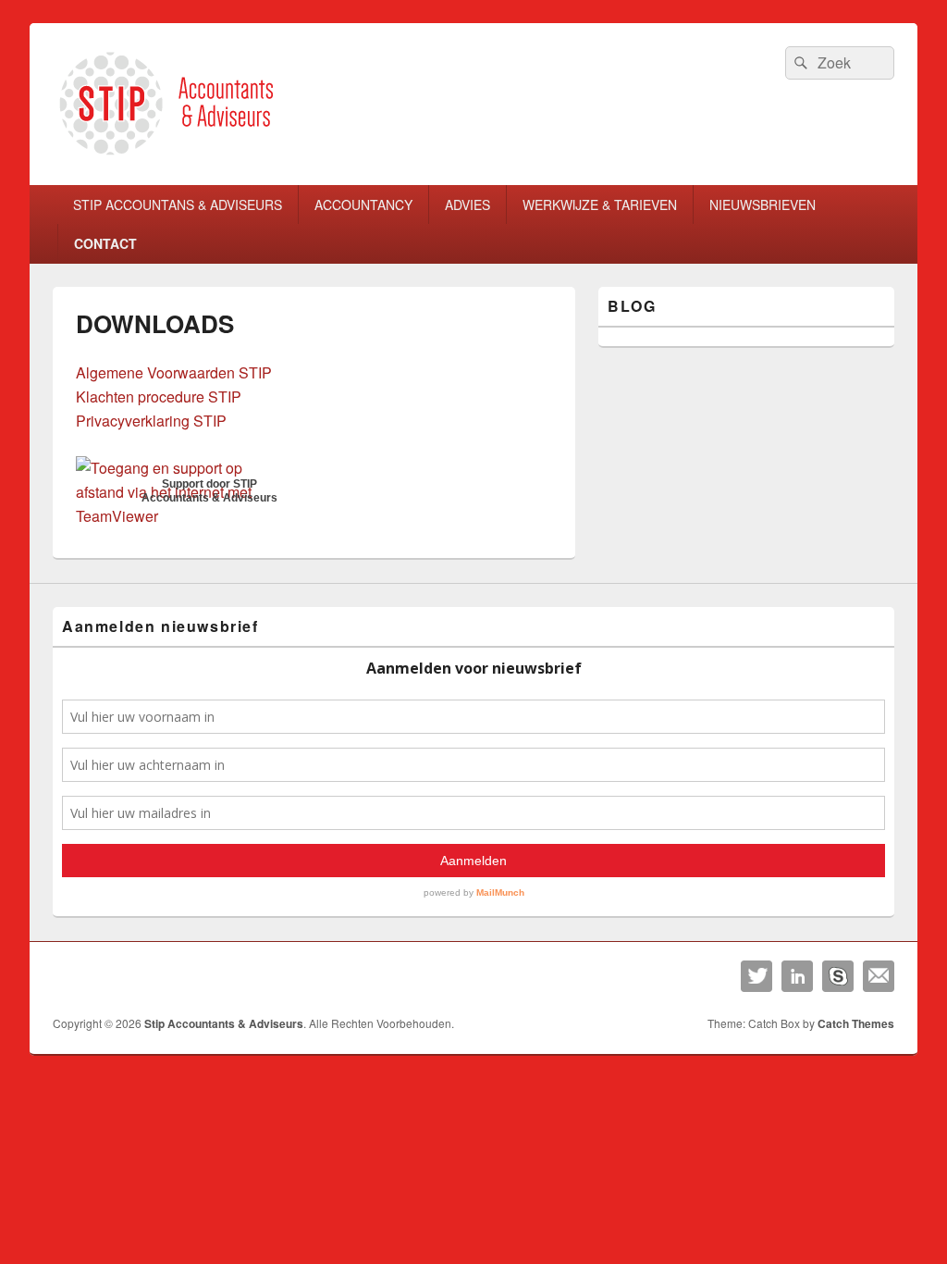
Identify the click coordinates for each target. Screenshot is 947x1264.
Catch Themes (856, 1023)
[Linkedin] (797, 976)
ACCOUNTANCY (363, 204)
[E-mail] (878, 976)
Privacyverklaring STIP (151, 420)
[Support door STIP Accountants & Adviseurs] (184, 516)
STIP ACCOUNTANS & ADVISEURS (177, 204)
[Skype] (838, 976)
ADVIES (467, 204)
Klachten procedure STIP (158, 396)
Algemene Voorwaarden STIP (174, 372)
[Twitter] (756, 976)
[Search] (799, 63)
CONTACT (105, 243)
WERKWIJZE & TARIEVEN (600, 204)
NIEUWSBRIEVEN (762, 204)
